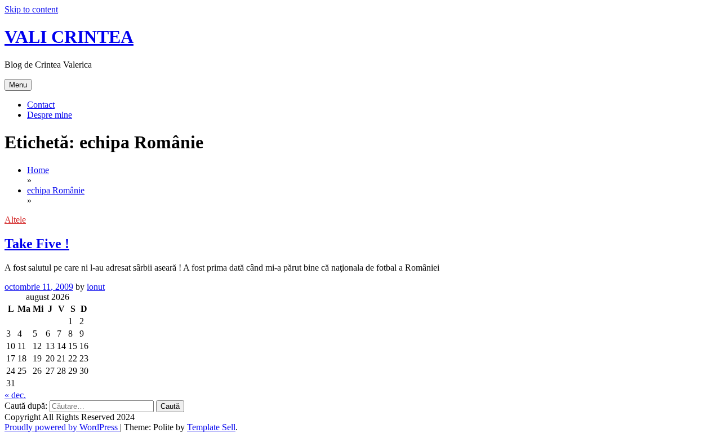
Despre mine (49, 115)
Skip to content (31, 9)
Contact (41, 104)
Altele (15, 219)
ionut (96, 287)
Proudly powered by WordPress (62, 427)
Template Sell (211, 427)
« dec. (15, 395)
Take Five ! (37, 243)
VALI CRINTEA (69, 37)
